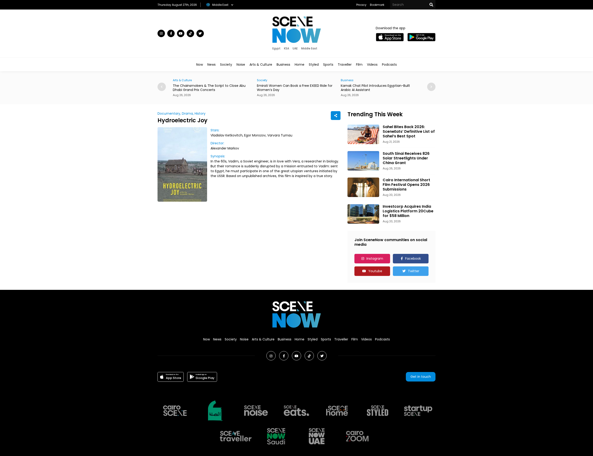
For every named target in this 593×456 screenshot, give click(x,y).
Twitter (413, 271)
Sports (328, 64)
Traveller (345, 64)
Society (226, 64)
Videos (372, 64)
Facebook (413, 258)
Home (299, 64)
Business (283, 64)
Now (199, 64)
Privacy (361, 5)
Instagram (374, 258)
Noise (241, 64)
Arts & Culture (260, 64)
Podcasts (389, 64)
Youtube (375, 271)
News (211, 64)
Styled (314, 64)
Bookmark (377, 5)
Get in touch (420, 376)
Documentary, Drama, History (181, 113)
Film (359, 64)
